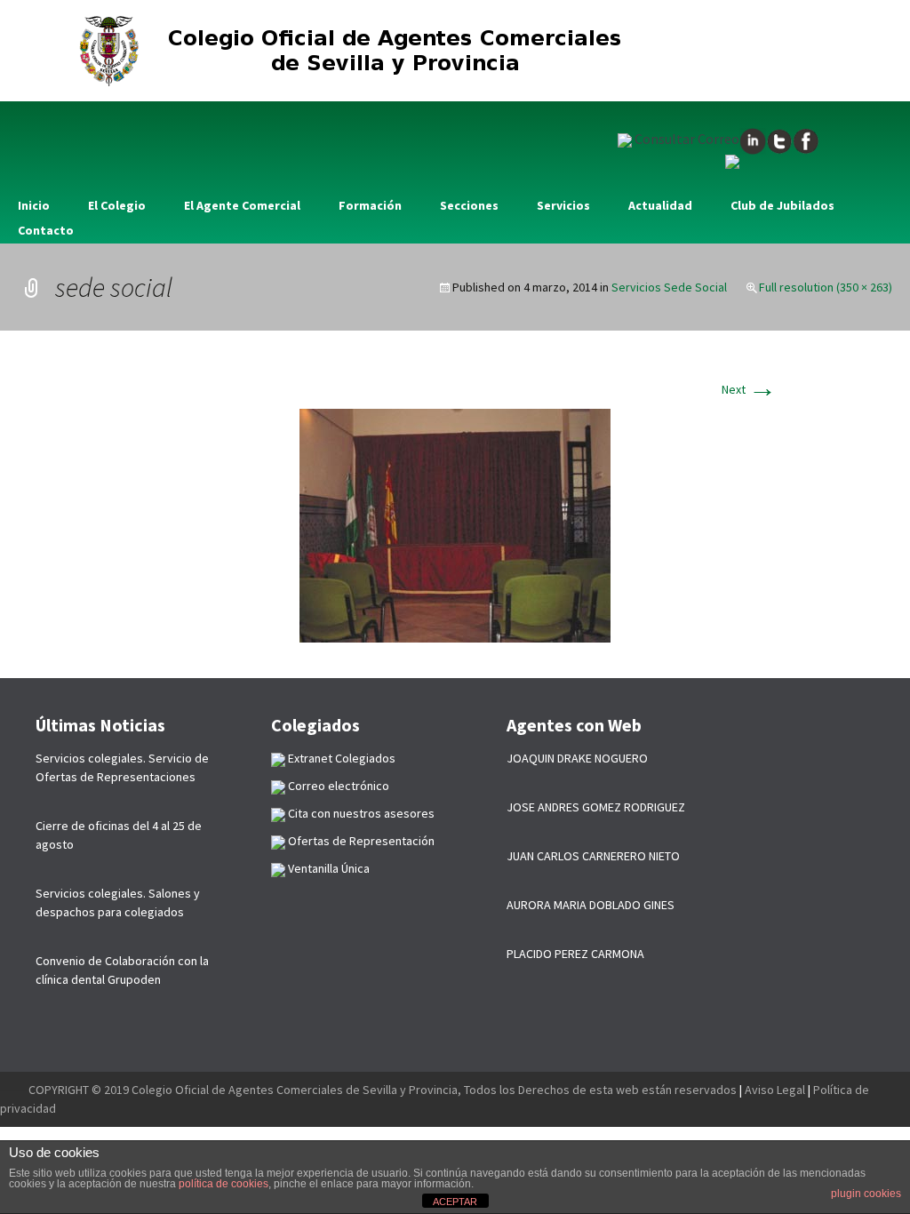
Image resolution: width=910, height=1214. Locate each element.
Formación (370, 205)
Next (749, 389)
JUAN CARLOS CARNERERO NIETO (593, 856)
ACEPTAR (455, 1201)
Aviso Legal (775, 1090)
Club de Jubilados (782, 205)
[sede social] (455, 524)
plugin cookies (866, 1193)
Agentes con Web (574, 725)
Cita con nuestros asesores (360, 813)
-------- (14, 1090)
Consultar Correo (685, 139)
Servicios (563, 205)
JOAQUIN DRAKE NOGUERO (577, 758)
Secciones (469, 205)
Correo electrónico (337, 786)
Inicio (34, 205)
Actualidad (660, 205)
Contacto (46, 230)
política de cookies (223, 1184)
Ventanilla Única (327, 868)
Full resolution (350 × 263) (825, 287)
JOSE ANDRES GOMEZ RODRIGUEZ (596, 807)
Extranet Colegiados (340, 758)
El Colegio (117, 205)
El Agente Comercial (242, 205)
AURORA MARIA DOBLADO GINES (591, 905)
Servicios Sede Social (669, 287)
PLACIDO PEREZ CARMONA (575, 954)
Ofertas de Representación (360, 841)
